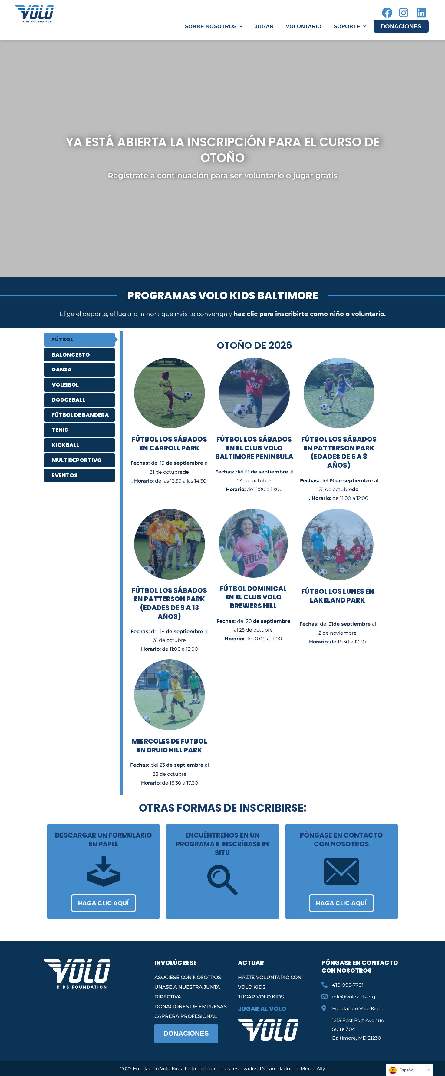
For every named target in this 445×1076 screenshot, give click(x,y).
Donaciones (401, 26)
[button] (213, 26)
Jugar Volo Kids (261, 997)
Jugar (264, 26)
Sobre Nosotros (211, 26)
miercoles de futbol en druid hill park (169, 746)
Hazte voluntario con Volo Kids (270, 982)
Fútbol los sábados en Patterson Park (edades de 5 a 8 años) (339, 452)
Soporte (347, 26)
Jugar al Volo (262, 1009)
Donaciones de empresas (190, 1006)
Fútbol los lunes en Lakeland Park (337, 596)
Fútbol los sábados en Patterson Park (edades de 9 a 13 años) (169, 603)
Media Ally (313, 1068)
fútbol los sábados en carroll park (169, 444)
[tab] (79, 340)
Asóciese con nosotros (187, 977)
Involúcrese (175, 962)
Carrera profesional (185, 1016)
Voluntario (303, 26)
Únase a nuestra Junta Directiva (187, 992)
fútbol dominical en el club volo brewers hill (253, 597)
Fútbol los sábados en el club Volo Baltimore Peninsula (254, 448)
